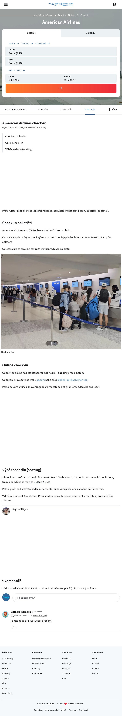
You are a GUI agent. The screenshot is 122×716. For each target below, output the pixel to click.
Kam (11, 59)
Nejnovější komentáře (41, 658)
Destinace (6, 663)
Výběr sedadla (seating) (18, 149)
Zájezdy (5, 678)
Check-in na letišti (15, 136)
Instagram (66, 668)
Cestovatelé (37, 673)
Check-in (90, 109)
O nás (94, 658)
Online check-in (14, 143)
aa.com (41, 380)
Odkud (12, 49)
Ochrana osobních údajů (55, 710)
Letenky (43, 109)
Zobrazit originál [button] (40, 615)
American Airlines (15, 109)
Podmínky (38, 710)
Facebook (66, 658)
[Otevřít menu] (6, 4)
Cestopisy (36, 668)
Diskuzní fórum (38, 663)
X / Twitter (66, 673)
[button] (13, 43)
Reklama (72, 710)
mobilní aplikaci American (72, 380)
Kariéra (95, 668)
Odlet (11, 76)
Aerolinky (6, 673)
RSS (64, 678)
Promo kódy (7, 693)
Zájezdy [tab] (90, 33)
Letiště (5, 668)
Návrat (67, 76)
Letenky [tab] (31, 33)
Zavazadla (66, 109)
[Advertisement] (61, 182)
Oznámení (83, 710)
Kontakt (95, 663)
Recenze (5, 688)
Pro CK (95, 673)
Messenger (66, 663)
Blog (4, 683)
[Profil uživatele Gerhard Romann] (5, 614)
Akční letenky (7, 658)
